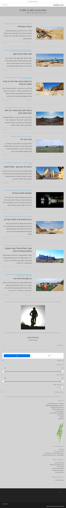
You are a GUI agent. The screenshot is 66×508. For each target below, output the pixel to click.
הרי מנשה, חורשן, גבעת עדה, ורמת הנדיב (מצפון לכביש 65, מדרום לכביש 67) (18, 50)
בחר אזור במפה (5, 504)
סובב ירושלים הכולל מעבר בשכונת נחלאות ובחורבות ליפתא (18, 249)
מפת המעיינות (61, 418)
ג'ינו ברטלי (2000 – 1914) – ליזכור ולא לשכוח (54, 453)
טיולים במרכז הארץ (14, 51)
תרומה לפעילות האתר (59, 480)
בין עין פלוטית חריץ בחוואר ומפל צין (18, 219)
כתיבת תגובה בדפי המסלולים (58, 470)
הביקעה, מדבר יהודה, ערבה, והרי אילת (23, 23)
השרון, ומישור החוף (22, 51)
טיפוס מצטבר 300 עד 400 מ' (34, 13)
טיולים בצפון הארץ (8, 190)
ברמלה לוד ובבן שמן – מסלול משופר (18, 166)
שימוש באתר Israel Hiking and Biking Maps (55, 405)
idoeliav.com (58, 5)
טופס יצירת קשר (60, 466)
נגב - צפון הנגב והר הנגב (27, 78)
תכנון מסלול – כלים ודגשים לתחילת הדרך (55, 403)
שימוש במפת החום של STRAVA (57, 407)
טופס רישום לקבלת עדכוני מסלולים (57, 464)
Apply (17, 355)
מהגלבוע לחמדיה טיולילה (22, 193)
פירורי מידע (61, 449)
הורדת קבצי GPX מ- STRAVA (58, 409)
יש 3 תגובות (28, 183)
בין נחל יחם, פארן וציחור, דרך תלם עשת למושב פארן (18, 111)
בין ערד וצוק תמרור (24, 26)
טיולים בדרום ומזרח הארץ (9, 23)
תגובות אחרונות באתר (59, 472)
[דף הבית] (44, 13)
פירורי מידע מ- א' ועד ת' (59, 451)
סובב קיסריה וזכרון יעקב (22, 54)
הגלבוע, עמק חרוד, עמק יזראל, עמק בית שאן (22, 190)
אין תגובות (28, 42)
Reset (49, 355)
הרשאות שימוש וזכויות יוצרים (58, 468)
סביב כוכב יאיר (26, 139)
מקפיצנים (62, 417)
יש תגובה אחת (27, 209)
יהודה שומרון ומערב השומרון (17, 136)
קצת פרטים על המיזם (59, 462)
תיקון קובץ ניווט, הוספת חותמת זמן (57, 413)
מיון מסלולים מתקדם (34, 1)
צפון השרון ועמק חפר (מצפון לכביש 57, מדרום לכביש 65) (18, 275)
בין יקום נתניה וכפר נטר (22, 278)
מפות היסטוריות (60, 415)
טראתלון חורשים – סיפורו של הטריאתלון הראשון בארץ (53, 455)
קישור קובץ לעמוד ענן (59, 411)
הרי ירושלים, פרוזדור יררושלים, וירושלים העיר (22, 245)
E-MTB (59, 387)
